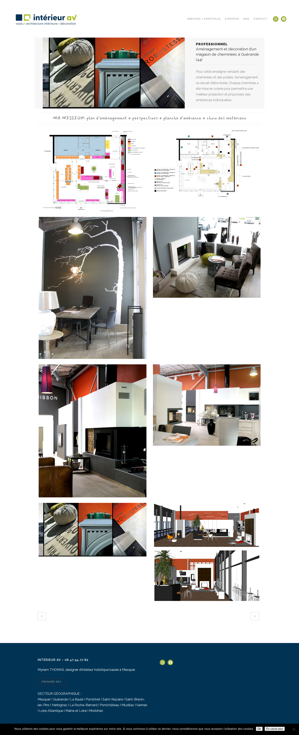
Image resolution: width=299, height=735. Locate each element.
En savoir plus (274, 728)
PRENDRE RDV (51, 681)
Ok (259, 728)
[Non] (294, 729)
